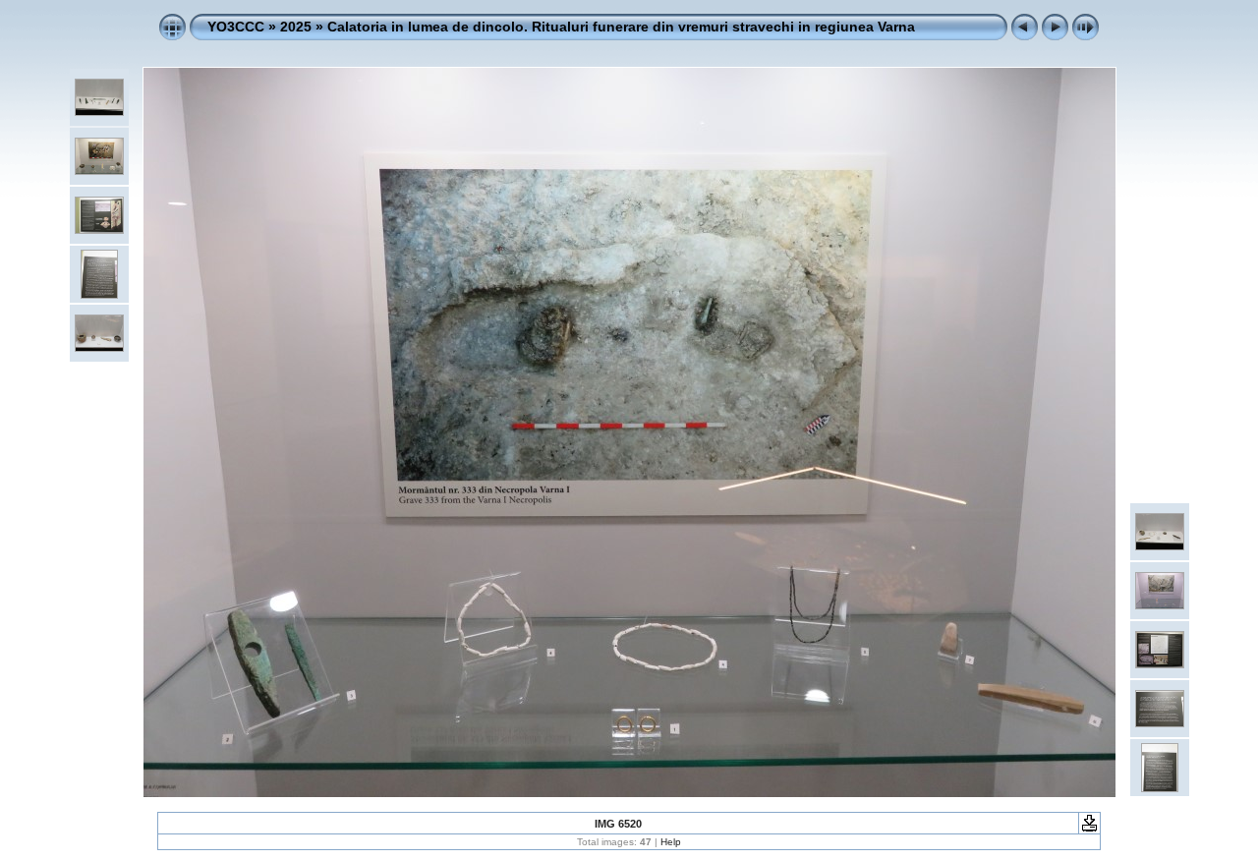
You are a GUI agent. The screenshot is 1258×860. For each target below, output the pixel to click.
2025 (296, 26)
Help (670, 841)
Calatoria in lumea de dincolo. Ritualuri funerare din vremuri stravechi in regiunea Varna (621, 26)
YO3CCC (235, 26)
